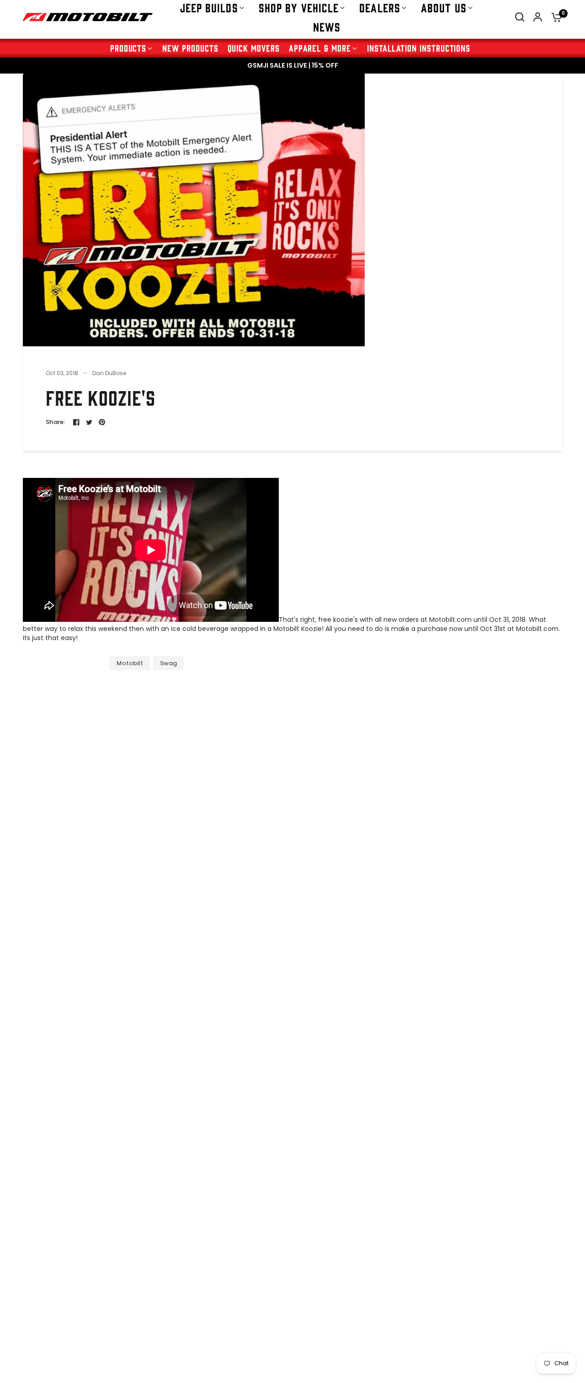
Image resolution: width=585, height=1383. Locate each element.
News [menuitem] (326, 26)
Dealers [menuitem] (379, 7)
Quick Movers (254, 47)
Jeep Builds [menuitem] (209, 7)
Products (128, 47)
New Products (190, 47)
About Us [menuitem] (444, 7)
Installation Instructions (418, 47)
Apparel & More (320, 47)
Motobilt (130, 663)
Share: (55, 422)
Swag (168, 663)
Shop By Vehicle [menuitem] (299, 7)
